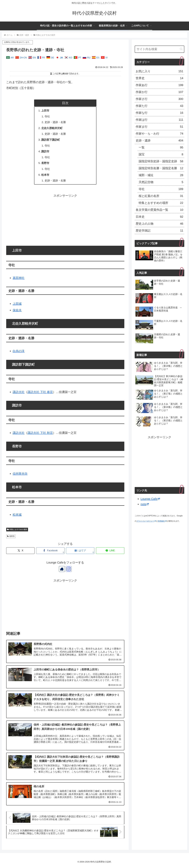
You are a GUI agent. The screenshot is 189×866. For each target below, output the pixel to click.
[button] (181, 49)
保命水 (17, 310)
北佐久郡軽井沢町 (52, 128)
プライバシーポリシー (145, 521)
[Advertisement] (65, 219)
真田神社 (19, 277)
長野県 (12, 536)
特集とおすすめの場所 (18, 529)
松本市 (45, 174)
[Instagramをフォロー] (69, 569)
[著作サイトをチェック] (62, 569)
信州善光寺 (20, 473)
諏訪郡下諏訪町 (50, 139)
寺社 (47, 116)
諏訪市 (45, 151)
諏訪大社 (19, 392)
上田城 (17, 303)
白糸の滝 (19, 351)
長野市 (45, 163)
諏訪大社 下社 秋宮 (40, 432)
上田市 (45, 110)
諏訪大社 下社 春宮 (40, 392)
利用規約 (161, 521)
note (143, 504)
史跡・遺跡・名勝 (55, 122)
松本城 (17, 514)
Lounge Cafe (149, 498)
